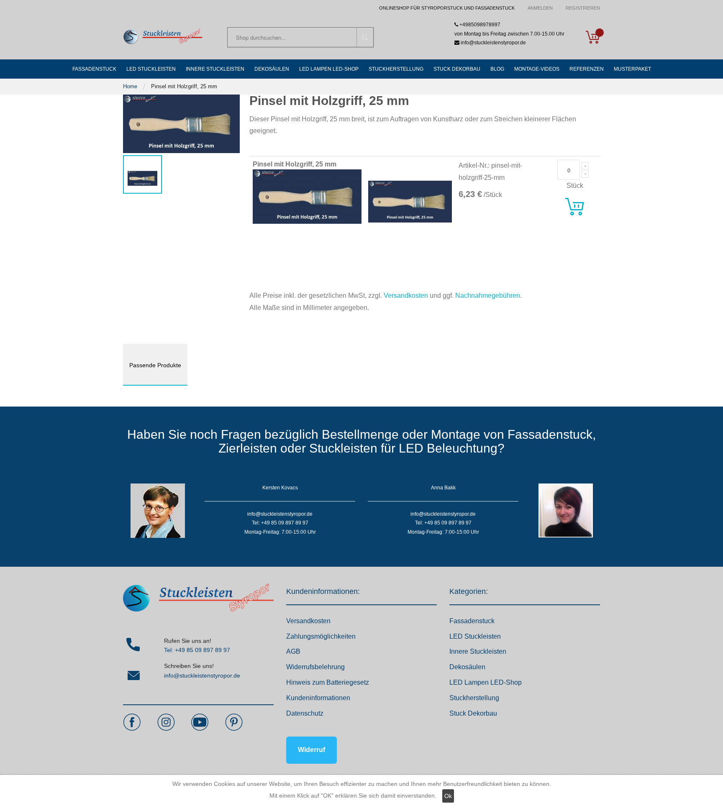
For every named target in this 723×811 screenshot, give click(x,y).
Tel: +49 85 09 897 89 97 (197, 650)
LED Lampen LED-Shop (485, 682)
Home (130, 86)
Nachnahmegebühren (487, 295)
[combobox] (300, 37)
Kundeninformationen (318, 697)
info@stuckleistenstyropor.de (202, 675)
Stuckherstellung (474, 697)
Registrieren (583, 8)
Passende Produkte (155, 365)
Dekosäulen (467, 666)
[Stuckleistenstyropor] (163, 37)
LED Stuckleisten (475, 636)
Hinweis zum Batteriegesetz (327, 682)
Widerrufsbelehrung (315, 666)
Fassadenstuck (472, 620)
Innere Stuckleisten (477, 651)
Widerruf (311, 749)
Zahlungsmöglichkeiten (321, 636)
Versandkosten (406, 295)
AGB (293, 651)
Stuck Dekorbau (473, 713)
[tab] (155, 365)
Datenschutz (304, 713)
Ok (448, 796)
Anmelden (540, 8)
